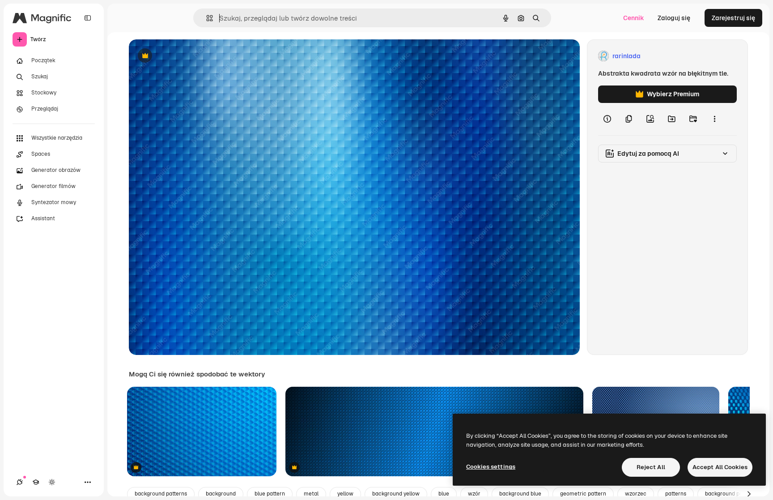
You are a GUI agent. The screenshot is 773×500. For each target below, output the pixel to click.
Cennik (633, 18)
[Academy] (36, 482)
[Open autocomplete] (206, 18)
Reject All (651, 467)
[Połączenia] (20, 482)
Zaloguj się (674, 18)
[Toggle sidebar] (88, 18)
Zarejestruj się (733, 18)
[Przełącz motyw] (52, 482)
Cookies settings (490, 466)
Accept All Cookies (720, 467)
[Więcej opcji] (714, 119)
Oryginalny (191, 56)
